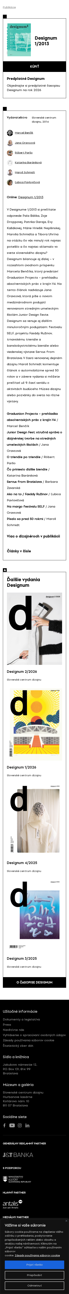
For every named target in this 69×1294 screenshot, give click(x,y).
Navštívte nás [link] (13, 1030)
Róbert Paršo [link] (24, 152)
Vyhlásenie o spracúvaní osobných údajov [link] (34, 1035)
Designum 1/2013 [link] (30, 197)
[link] (10, 133)
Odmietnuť (34, 1285)
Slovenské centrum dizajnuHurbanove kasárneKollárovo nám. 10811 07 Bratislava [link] (23, 1099)
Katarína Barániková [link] (28, 162)
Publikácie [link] (9, 7)
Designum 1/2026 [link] (21, 767)
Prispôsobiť (34, 1275)
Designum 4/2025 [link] (22, 863)
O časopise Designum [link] (34, 982)
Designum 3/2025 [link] (22, 958)
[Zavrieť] (66, 1221)
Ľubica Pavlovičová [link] (27, 182)
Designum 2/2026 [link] (22, 672)
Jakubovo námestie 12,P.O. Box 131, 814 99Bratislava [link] (20, 1069)
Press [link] (7, 1024)
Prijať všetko (34, 1264)
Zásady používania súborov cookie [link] (37, 1255)
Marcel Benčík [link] (24, 132)
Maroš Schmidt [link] (25, 172)
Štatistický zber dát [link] (18, 1045)
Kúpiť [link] (34, 66)
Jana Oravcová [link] (25, 143)
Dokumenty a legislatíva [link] (21, 1019)
